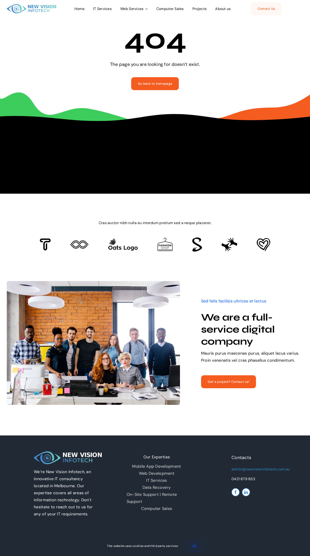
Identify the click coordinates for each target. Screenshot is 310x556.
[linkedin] (246, 492)
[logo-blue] (31, 6)
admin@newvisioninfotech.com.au (260, 469)
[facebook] (235, 492)
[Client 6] (45, 240)
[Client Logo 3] (229, 239)
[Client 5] (79, 242)
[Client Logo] (123, 240)
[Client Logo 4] (165, 239)
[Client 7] (197, 239)
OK (194, 546)
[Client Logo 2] (263, 240)
